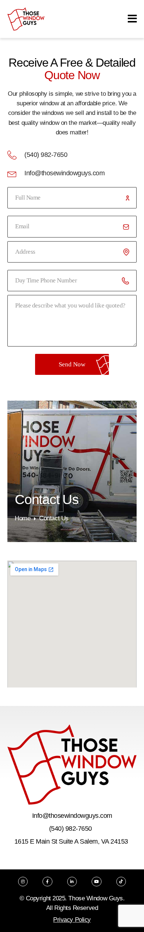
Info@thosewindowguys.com (72, 815)
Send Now (72, 364)
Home (22, 518)
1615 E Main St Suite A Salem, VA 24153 (71, 841)
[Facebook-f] (47, 881)
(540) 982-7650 (70, 828)
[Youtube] (96, 881)
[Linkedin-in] (72, 881)
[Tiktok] (121, 881)
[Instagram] (23, 881)
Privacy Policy (72, 919)
